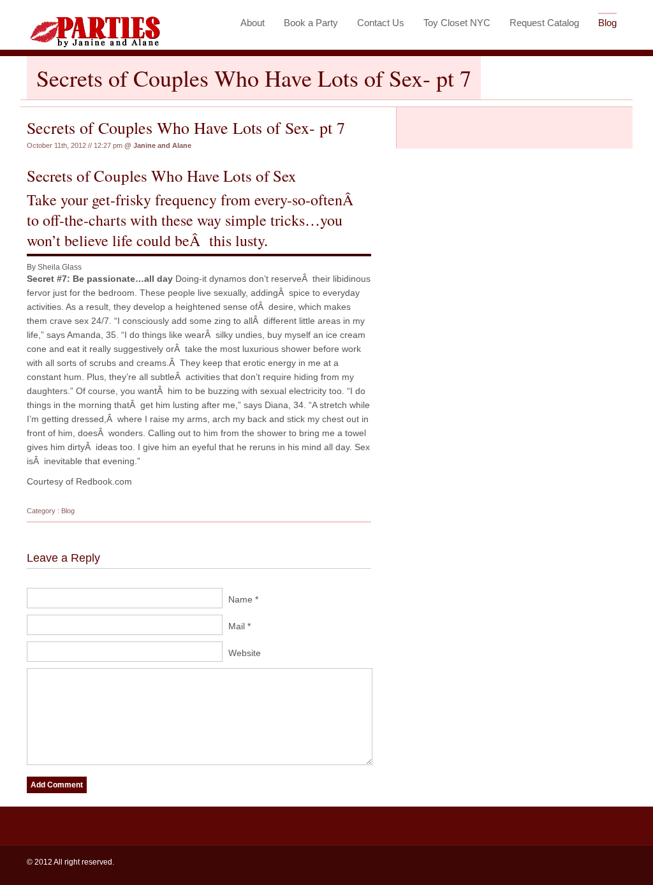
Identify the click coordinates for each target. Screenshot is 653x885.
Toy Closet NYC (456, 22)
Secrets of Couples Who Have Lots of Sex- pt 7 (186, 127)
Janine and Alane (162, 145)
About (252, 22)
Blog (607, 22)
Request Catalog (544, 22)
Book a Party (311, 22)
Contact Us (380, 22)
